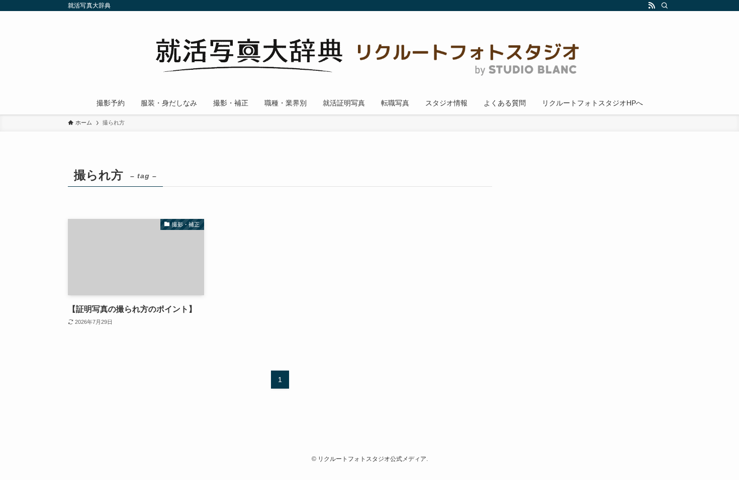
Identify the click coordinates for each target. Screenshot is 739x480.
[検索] (664, 5)
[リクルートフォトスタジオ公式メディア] (369, 53)
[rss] (651, 5)
